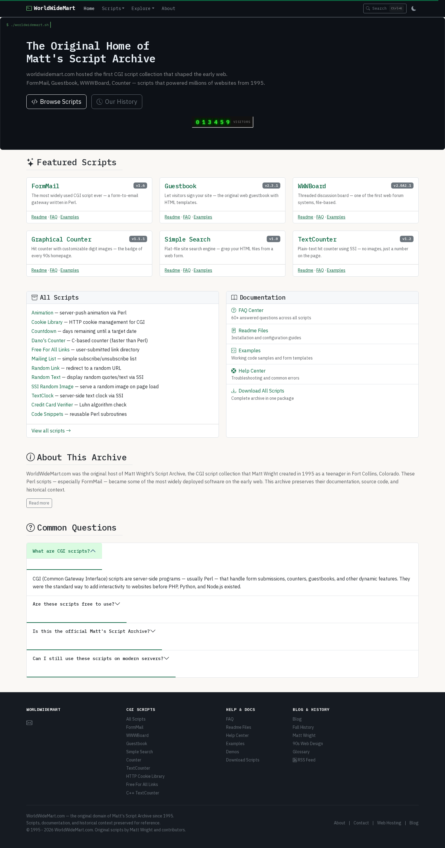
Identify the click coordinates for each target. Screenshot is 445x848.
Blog (297, 719)
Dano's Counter (48, 340)
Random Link (45, 368)
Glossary (301, 751)
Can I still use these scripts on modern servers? (98, 658)
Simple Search (187, 239)
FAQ (54, 217)
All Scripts (136, 719)
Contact (361, 823)
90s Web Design (308, 743)
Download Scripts (242, 760)
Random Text (46, 377)
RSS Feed (306, 760)
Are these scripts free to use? (73, 604)
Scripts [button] (111, 8)
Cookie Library (47, 322)
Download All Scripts (261, 391)
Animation (42, 313)
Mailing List (43, 359)
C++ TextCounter (142, 793)
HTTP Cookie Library (145, 776)
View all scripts (48, 431)
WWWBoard (312, 186)
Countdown (43, 331)
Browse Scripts (60, 101)
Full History (303, 727)
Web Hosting (389, 823)
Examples (70, 217)
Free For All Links (50, 350)
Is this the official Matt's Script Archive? (91, 631)
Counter (133, 760)
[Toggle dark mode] (414, 8)
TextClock (42, 396)
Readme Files (253, 330)
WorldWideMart (54, 8)
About (168, 8)
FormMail (45, 186)
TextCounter (317, 239)
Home (89, 8)
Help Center (252, 371)
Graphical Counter (61, 239)
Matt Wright (304, 735)
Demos (232, 751)
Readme (39, 217)
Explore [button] (141, 8)
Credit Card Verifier (52, 405)
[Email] (29, 722)
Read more (39, 503)
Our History (121, 101)
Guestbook (180, 186)
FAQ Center (251, 310)
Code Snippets (47, 414)
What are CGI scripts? (61, 551)
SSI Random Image (52, 386)
